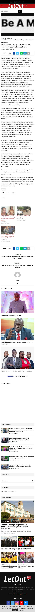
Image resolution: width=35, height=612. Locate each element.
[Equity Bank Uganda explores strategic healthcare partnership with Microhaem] (5, 467)
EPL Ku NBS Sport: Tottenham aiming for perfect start (16, 371)
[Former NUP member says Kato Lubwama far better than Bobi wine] (26, 557)
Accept (14, 610)
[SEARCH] (32, 481)
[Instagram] (17, 603)
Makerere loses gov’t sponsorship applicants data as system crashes (14, 526)
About (11, 2)
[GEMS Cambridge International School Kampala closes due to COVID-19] (9, 557)
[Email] (26, 603)
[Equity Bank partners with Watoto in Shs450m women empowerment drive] (5, 458)
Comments (10, 376)
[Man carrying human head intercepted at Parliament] (24, 210)
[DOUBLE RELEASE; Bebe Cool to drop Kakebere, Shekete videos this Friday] (5, 440)
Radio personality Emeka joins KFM (11, 315)
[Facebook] (8, 603)
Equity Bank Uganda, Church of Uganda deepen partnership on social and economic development (21, 448)
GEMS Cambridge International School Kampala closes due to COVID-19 (9, 566)
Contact (23, 2)
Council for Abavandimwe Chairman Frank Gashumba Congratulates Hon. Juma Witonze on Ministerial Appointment (21, 430)
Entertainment (4, 42)
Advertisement (17, 2)
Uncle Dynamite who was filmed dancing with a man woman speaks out (7, 236)
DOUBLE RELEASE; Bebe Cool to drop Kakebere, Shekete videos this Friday (19, 439)
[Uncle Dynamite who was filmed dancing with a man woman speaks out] (8, 230)
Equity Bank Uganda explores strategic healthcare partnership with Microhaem (20, 465)
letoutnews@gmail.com (20, 594)
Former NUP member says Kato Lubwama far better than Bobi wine (26, 566)
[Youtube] (21, 603)
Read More (21, 610)
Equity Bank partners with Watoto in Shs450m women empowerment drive (21, 457)
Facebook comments (21, 376)
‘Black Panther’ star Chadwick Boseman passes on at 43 (9, 549)
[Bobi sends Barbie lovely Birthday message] (26, 541)
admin (3, 49)
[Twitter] (12, 603)
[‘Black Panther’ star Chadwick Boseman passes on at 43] (9, 541)
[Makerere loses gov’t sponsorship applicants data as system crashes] (17, 512)
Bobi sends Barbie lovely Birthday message (24, 549)
